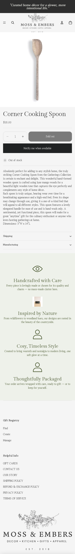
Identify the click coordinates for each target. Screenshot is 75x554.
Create (6, 434)
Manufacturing (10, 244)
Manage (7, 440)
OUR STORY (10, 475)
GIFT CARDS (10, 463)
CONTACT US (11, 469)
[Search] (12, 22)
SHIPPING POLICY (13, 481)
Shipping (7, 236)
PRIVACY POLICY (13, 493)
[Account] (62, 22)
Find (5, 428)
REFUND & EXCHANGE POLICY (21, 487)
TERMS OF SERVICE (14, 498)
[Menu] (4, 22)
